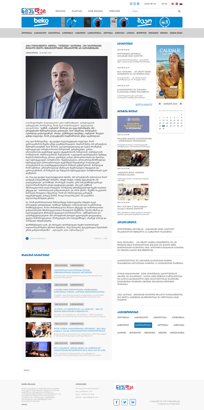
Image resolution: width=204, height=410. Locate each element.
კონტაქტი (114, 11)
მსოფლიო (142, 33)
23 (160, 126)
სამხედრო (80, 33)
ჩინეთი (164, 33)
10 (163, 120)
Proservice (174, 404)
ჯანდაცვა (119, 33)
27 (174, 126)
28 (178, 126)
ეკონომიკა (67, 33)
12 (171, 120)
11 (167, 120)
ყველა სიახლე (144, 104)
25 (167, 126)
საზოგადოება (94, 33)
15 (181, 120)
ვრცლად (24, 404)
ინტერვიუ (153, 33)
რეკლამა (77, 11)
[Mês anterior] (159, 104)
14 (178, 120)
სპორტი (130, 33)
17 (163, 123)
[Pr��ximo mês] (180, 104)
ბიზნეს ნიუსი (176, 33)
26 (171, 126)
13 (174, 120)
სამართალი (40, 33)
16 (160, 123)
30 (160, 128)
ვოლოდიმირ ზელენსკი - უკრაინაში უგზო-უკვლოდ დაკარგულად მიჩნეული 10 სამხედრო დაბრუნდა (145, 230)
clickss (26, 370)
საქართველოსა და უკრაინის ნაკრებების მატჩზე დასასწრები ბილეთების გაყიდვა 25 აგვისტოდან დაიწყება (150, 262)
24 (163, 126)
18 (167, 123)
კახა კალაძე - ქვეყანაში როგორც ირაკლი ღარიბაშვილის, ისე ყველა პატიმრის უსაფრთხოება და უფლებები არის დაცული (150, 297)
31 (163, 128)
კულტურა (108, 33)
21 (178, 123)
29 (181, 126)
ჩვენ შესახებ (95, 11)
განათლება (54, 33)
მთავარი (61, 11)
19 (171, 123)
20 (174, 123)
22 (181, 123)
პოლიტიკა (27, 33)
